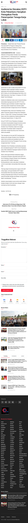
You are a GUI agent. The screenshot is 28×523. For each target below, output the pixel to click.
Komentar (4, 247)
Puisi (11, 487)
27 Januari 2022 (18, 22)
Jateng (3, 478)
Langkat (12, 438)
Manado (12, 453)
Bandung (3, 435)
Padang (12, 474)
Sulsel (20, 446)
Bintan (2, 451)
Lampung (12, 436)
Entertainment (4, 465)
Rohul (20, 427)
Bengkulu (3, 450)
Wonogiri (21, 485)
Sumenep (21, 459)
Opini (11, 472)
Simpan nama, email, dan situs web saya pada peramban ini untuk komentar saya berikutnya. (13, 285)
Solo (20, 436)
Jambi (2, 476)
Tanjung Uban (22, 471)
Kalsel (2, 485)
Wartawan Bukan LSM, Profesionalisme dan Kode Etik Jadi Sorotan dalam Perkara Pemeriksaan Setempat (13, 321)
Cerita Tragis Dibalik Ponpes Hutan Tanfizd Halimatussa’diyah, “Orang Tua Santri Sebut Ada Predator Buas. (17, 361)
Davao (2, 461)
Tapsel (20, 475)
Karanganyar (13, 431)
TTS (20, 483)
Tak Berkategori (22, 469)
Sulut (20, 451)
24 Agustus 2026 (6, 325)
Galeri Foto (3, 468)
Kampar (12, 425)
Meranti (12, 459)
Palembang (13, 476)
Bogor (2, 457)
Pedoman (14, 516)
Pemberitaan (13, 483)
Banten (2, 438)
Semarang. (21, 431)
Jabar (2, 472)
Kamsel (12, 429)
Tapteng (21, 477)
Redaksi (2, 516)
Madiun (12, 446)
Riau (5, 6)
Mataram (12, 455)
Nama (3, 265)
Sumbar (21, 457)
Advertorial (4, 423)
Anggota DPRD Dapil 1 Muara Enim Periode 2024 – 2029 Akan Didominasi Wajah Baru (17, 387)
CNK (5, 519)
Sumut (20, 463)
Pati (11, 480)
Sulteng (21, 448)
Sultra (20, 450)
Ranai (20, 421)
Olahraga (12, 470)
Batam (2, 440)
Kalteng (12, 421)
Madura (12, 448)
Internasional (4, 470)
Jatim (2, 480)
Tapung (21, 479)
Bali (2, 433)
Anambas (3, 427)
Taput (20, 481)
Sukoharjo (21, 442)
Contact (8, 516)
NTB (11, 466)
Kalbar (2, 483)
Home (2, 6)
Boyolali (3, 459)
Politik (11, 485)
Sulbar (20, 444)
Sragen (21, 438)
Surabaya (21, 465)
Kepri (11, 435)
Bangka (3, 436)
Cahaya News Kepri (9, 22)
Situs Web (3, 278)
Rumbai (21, 429)
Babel (2, 431)
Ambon (2, 425)
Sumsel (21, 461)
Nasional (12, 461)
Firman (2, 466)
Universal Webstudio (15, 519)
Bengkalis (3, 446)
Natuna (12, 463)
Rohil (20, 425)
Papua (11, 478)
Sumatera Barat (23, 453)
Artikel (2, 429)
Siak (20, 433)
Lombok (12, 442)
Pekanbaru (12, 482)
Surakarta (21, 466)
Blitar (2, 455)
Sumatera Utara (23, 455)
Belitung (3, 444)
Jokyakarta (4, 482)
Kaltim (11, 423)
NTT (11, 468)
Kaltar (2, 487)
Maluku (12, 451)
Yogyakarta (22, 486)
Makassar (12, 450)
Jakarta (3, 474)
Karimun (12, 433)
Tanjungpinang (22, 473)
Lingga (11, 440)
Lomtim (12, 444)
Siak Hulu (21, 435)
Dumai (2, 463)
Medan (11, 457)
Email (3, 271)
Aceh (2, 421)
